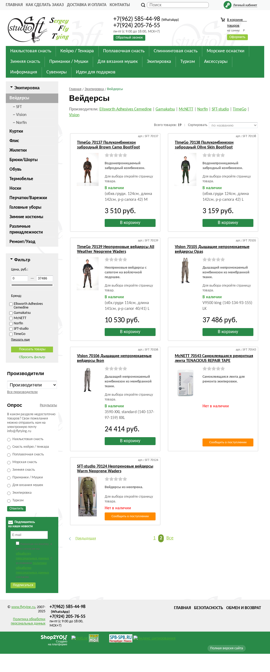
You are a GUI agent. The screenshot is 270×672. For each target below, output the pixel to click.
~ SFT (17, 107)
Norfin (202, 109)
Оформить (237, 37)
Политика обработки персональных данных (28, 621)
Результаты (48, 405)
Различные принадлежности (26, 229)
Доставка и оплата (87, 5)
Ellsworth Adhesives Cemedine (125, 109)
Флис (14, 141)
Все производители (22, 392)
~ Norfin (20, 123)
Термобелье (21, 179)
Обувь (15, 169)
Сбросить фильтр (32, 357)
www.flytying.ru (23, 607)
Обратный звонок (129, 38)
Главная (14, 5)
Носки (15, 188)
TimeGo (239, 109)
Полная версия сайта (226, 648)
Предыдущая (85, 538)
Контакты (120, 5)
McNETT (186, 109)
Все (169, 538)
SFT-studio (220, 109)
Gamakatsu (165, 109)
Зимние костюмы (26, 217)
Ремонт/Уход (22, 242)
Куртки (16, 131)
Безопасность (208, 608)
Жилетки (18, 150)
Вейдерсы (19, 98)
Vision (74, 115)
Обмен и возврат (243, 608)
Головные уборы (25, 207)
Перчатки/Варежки (28, 198)
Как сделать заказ (45, 5)
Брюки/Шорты (23, 160)
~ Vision (19, 115)
